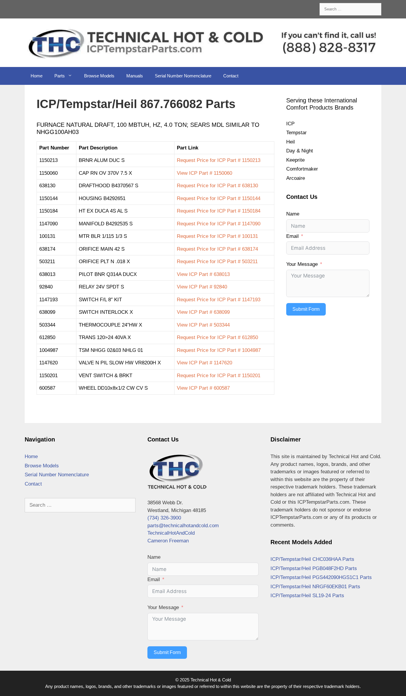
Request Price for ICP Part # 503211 (217, 261)
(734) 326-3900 (164, 518)
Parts (59, 75)
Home (37, 75)
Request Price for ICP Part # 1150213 (218, 160)
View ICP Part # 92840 (202, 287)
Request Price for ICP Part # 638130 (217, 185)
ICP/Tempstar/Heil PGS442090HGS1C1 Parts (321, 577)
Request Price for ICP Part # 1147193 (218, 299)
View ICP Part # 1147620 (204, 363)
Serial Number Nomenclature (183, 75)
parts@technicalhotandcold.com (183, 525)
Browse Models (99, 75)
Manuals (134, 75)
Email (292, 236)
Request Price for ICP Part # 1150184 (218, 211)
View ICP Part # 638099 (203, 312)
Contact (230, 75)
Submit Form (306, 309)
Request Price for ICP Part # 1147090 (218, 224)
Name (292, 214)
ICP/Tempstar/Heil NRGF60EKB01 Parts (315, 586)
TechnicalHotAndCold (171, 533)
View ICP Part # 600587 (203, 388)
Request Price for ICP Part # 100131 (217, 236)
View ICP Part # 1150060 (204, 173)
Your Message (302, 264)
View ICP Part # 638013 (203, 274)
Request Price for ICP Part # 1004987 (219, 350)
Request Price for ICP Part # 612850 (217, 337)
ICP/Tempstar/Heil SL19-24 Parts (307, 595)
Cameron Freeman (168, 541)
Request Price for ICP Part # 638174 (217, 249)
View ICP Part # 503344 (203, 325)
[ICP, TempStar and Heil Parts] (203, 42)
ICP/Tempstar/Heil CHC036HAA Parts (312, 559)
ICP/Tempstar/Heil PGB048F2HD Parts (313, 568)
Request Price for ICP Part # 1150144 (218, 198)
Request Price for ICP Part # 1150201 (218, 375)
